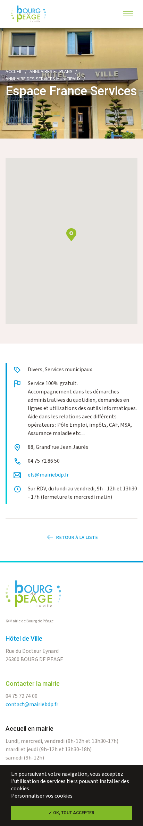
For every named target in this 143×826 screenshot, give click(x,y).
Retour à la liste (77, 537)
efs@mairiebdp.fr (48, 475)
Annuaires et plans (51, 72)
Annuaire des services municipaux (43, 79)
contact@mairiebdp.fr (32, 704)
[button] (71, 234)
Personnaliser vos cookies (42, 796)
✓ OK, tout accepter (71, 812)
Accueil (14, 72)
